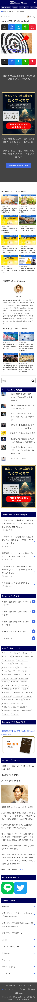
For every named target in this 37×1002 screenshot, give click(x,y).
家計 (15, 685)
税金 (19, 700)
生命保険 (18, 696)
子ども (6, 685)
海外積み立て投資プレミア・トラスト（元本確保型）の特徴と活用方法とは (22, 397)
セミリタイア (9, 660)
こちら (20, 869)
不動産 (19, 674)
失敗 (24, 682)
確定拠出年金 (8, 700)
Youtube (7, 653)
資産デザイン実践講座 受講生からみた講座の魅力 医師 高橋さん (17, 924)
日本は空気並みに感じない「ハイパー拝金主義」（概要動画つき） (22, 416)
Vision (15, 7)
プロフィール (7, 973)
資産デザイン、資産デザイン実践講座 (15, 707)
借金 (14, 678)
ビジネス (18, 663)
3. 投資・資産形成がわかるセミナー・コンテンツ (16, 623)
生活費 (28, 696)
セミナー (30, 656)
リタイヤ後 (8, 674)
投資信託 (7, 689)
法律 (29, 692)
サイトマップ (24, 7)
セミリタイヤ (23, 660)
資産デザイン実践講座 (11, 710)
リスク (22, 671)
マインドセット (9, 671)
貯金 (6, 703)
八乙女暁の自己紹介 (18, 458)
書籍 (17, 689)
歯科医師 (19, 692)
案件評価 (8, 692)
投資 (25, 685)
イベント (7, 656)
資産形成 (27, 710)
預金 (15, 714)
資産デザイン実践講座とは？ (13, 933)
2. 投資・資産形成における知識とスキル (16, 613)
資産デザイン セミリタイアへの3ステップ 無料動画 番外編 (17, 914)
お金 (17, 653)
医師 (15, 682)
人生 (28, 674)
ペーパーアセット (10, 667)
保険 (6, 678)
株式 (25, 689)
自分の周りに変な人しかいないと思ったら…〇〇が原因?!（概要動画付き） (22, 450)
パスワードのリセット (10, 966)
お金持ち (28, 653)
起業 (6, 714)
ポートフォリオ (25, 667)
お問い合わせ (19, 993)
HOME (5, 11)
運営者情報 (6, 953)
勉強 (6, 682)
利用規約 (5, 906)
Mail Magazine (6, 7)
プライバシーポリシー (10, 946)
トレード (7, 663)
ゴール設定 (19, 656)
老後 (28, 700)
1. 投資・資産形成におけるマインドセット (16, 603)
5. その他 (7, 638)
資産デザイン (18, 703)
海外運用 (7, 696)
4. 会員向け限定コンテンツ (14, 631)
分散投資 (24, 678)
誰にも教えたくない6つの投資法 (22, 433)
